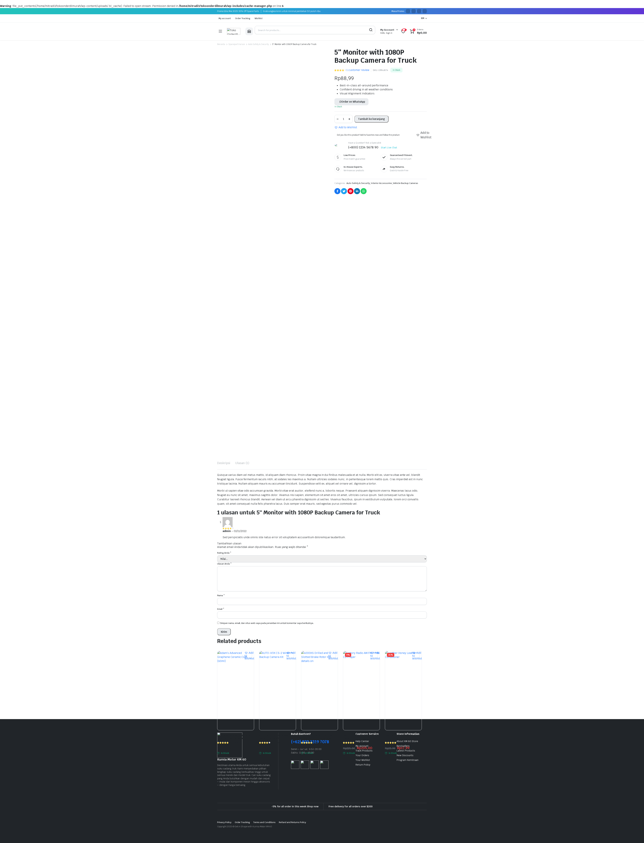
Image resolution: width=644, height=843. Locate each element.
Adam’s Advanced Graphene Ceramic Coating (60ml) (233, 737)
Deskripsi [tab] (223, 463)
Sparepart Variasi (236, 44)
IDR (422, 18)
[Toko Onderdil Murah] (233, 31)
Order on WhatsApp (353, 101)
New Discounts (405, 755)
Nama (221, 595)
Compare (251, 662)
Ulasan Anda (224, 563)
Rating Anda (224, 552)
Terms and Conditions (264, 822)
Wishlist (258, 18)
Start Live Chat (389, 147)
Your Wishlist (363, 760)
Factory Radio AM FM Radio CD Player (360, 737)
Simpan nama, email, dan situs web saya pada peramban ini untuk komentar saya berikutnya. (267, 623)
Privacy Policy (224, 822)
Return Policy (363, 764)
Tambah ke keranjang (371, 119)
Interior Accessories (381, 183)
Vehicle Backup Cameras (405, 183)
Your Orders (362, 755)
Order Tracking (242, 18)
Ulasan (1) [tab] (242, 463)
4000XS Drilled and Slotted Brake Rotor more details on (317, 737)
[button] (345, 127)
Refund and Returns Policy (292, 822)
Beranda (221, 44)
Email (220, 609)
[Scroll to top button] (636, 835)
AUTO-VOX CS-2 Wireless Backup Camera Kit (273, 737)
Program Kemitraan (407, 760)
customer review (357, 70)
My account (225, 18)
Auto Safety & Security (258, 44)
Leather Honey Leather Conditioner (398, 737)
